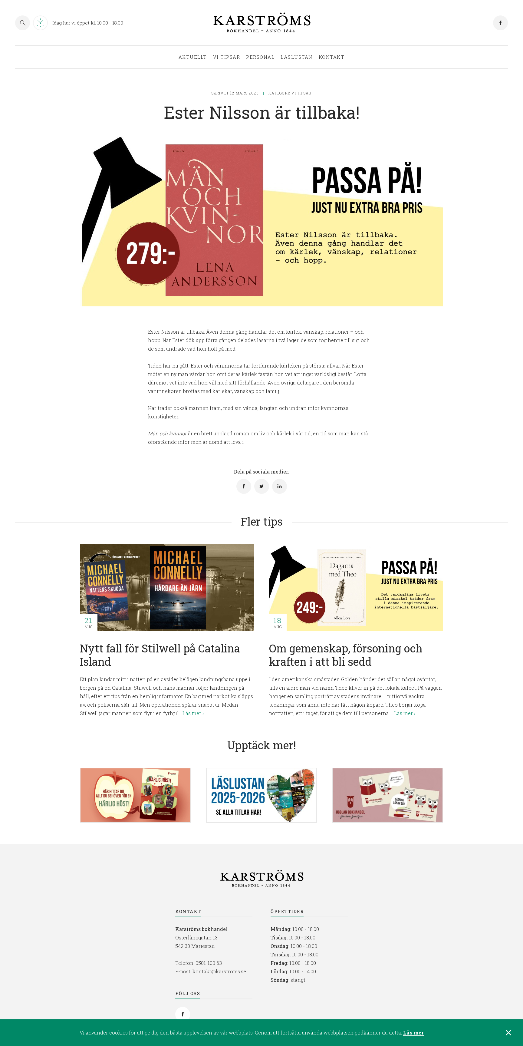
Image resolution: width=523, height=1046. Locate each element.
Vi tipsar (226, 57)
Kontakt (332, 57)
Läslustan (297, 57)
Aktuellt (193, 57)
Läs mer (413, 1033)
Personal (260, 57)
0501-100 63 (209, 963)
